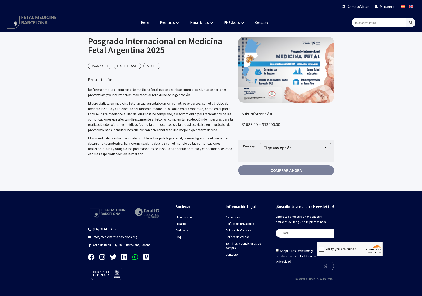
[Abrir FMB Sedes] (242, 22)
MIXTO (152, 66)
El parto (181, 224)
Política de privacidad (240, 224)
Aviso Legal (233, 217)
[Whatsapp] (135, 257)
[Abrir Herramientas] (211, 22)
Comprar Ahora (286, 170)
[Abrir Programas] (177, 22)
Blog (179, 237)
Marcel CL (328, 278)
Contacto (232, 254)
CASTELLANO (127, 66)
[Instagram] (102, 257)
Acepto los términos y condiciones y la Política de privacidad (296, 255)
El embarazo (184, 217)
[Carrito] (333, 6)
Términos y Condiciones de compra (243, 245)
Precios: (249, 146)
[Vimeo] (146, 257)
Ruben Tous (314, 278)
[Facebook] (91, 257)
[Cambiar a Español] (403, 6)
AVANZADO (99, 66)
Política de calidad (238, 237)
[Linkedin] (124, 257)
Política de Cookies (238, 230)
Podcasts (182, 230)
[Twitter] (113, 257)
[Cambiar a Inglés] (411, 6)
